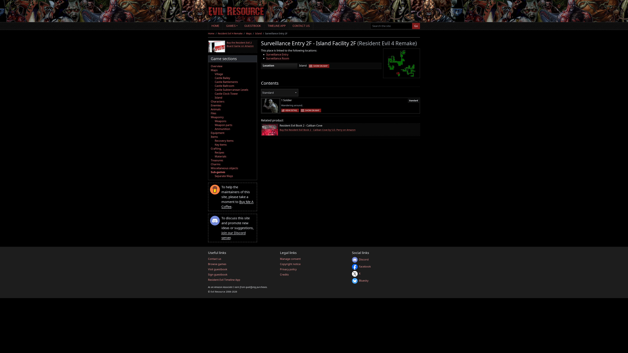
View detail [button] (291, 110)
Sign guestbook (217, 274)
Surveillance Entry (277, 54)
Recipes (219, 152)
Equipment (217, 133)
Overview (216, 66)
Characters (217, 101)
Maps (249, 33)
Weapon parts (223, 125)
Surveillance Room (277, 58)
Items (214, 137)
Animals (216, 109)
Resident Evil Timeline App (224, 280)
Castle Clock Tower (226, 93)
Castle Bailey (222, 78)
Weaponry (217, 117)
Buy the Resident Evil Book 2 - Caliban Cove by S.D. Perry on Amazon (318, 129)
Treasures (217, 160)
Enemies (216, 105)
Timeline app (277, 26)
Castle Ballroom (224, 86)
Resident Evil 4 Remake (230, 33)
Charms (215, 164)
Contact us (301, 26)
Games (231, 26)
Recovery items (224, 141)
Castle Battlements (226, 82)
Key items (221, 144)
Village (219, 74)
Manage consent (290, 259)
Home (215, 26)
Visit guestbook (217, 269)
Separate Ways (224, 176)
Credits (284, 274)
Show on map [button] (320, 66)
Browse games (217, 264)
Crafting (216, 148)
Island (258, 33)
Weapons (220, 121)
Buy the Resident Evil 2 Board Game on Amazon (240, 44)
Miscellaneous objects (224, 168)
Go (416, 26)
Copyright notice (290, 264)
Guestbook (252, 26)
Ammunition (222, 129)
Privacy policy (288, 269)
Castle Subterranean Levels (231, 90)
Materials (220, 156)
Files (213, 113)
